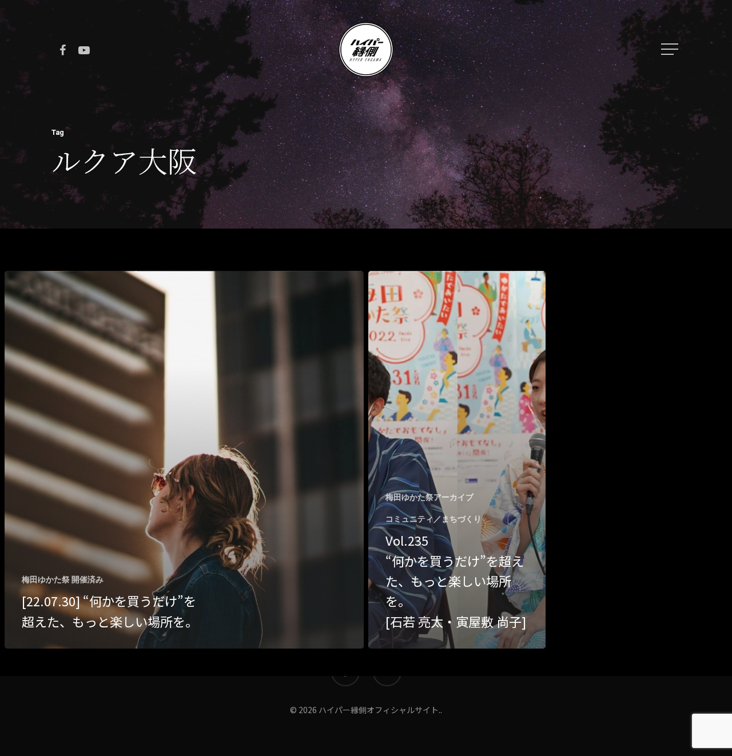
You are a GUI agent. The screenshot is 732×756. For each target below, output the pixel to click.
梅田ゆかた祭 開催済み (63, 579)
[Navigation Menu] (671, 49)
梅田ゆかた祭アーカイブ (429, 497)
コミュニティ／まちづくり (433, 518)
